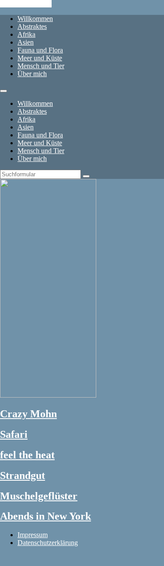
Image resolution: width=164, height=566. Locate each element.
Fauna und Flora (40, 50)
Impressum (32, 534)
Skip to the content (26, 3)
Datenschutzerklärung (47, 542)
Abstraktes (32, 26)
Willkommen (35, 18)
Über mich (32, 73)
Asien (25, 42)
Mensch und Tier (40, 66)
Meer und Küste (39, 58)
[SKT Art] (48, 395)
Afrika (26, 34)
